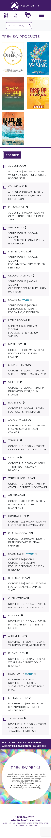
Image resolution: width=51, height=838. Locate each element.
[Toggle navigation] (41, 15)
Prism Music (30, 6)
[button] (20, 15)
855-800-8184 (39, 746)
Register (12, 155)
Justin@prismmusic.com (16, 746)
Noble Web (32, 825)
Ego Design (40, 823)
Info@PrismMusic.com (25, 820)
